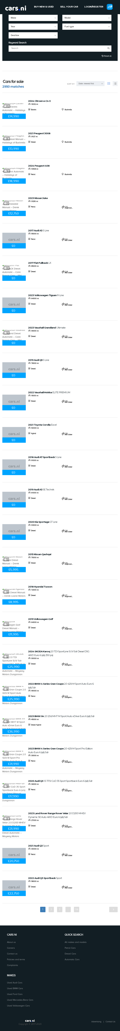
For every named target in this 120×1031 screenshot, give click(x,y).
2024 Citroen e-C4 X (39, 100)
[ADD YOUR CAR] (110, 7)
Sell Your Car (69, 6)
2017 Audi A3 (38, 230)
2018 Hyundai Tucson (40, 586)
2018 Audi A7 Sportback (44, 457)
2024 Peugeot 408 (39, 165)
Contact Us (110, 1021)
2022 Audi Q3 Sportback (45, 878)
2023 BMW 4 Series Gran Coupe (60, 750)
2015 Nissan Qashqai (39, 554)
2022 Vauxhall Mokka (49, 392)
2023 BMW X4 (61, 716)
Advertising (96, 1021)
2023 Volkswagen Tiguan (46, 295)
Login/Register (93, 6)
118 (76, 909)
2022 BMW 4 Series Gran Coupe (61, 685)
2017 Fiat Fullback (39, 262)
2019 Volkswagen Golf (40, 619)
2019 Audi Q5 (38, 360)
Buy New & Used (44, 6)
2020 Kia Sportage (42, 521)
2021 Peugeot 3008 (39, 133)
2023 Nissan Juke (38, 198)
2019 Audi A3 (41, 489)
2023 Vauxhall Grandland (46, 327)
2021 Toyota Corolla (42, 424)
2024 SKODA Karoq (58, 653)
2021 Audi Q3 (38, 845)
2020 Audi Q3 (60, 780)
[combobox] (33, 18)
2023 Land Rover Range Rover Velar (56, 815)
